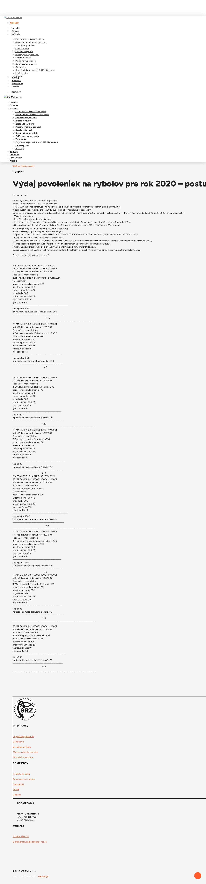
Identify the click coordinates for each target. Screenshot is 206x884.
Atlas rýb (19, 148)
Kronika (13, 161)
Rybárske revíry (23, 121)
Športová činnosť (23, 130)
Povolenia (14, 154)
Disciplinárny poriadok (26, 133)
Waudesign (43, 876)
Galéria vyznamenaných (27, 136)
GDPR (16, 789)
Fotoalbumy (16, 158)
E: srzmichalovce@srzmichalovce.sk (30, 842)
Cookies (17, 794)
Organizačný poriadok (23, 736)
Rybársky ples (22, 145)
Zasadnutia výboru (24, 124)
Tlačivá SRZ (18, 784)
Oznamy (14, 105)
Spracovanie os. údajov (24, 779)
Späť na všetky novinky (24, 166)
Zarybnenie (20, 139)
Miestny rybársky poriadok (28, 127)
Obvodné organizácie (26, 117)
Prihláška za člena (21, 774)
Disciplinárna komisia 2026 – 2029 (32, 114)
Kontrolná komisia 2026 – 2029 (30, 111)
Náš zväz (14, 108)
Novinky (14, 102)
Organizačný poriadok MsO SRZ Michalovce (36, 142)
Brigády (14, 151)
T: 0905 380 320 (21, 836)
